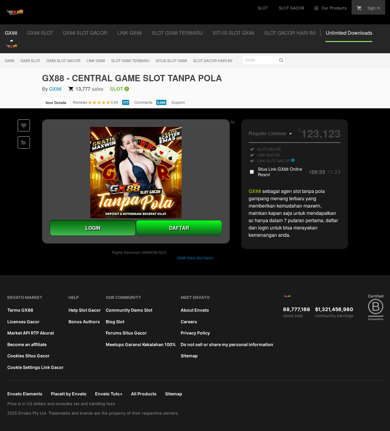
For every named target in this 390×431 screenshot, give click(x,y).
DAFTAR (179, 227)
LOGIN (93, 227)
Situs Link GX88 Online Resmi (299, 171)
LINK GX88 (96, 60)
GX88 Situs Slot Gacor (195, 257)
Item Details (56, 102)
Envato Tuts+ (108, 393)
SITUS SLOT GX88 (171, 60)
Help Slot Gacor (85, 310)
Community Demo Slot (129, 310)
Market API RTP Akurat (30, 332)
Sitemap (189, 355)
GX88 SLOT (30, 60)
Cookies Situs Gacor (28, 355)
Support (178, 102)
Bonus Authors (84, 321)
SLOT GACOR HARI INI (212, 60)
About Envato (195, 310)
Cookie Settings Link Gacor (35, 367)
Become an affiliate (27, 344)
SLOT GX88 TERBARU (130, 60)
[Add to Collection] (24, 142)
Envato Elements (24, 393)
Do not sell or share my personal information (227, 344)
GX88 (9, 60)
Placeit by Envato (69, 393)
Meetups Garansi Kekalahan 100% (141, 344)
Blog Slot (115, 321)
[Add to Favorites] (24, 125)
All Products (144, 393)
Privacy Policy (195, 332)
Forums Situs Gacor (126, 332)
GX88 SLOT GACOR (63, 60)
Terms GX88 (20, 310)
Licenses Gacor (23, 321)
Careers (189, 321)
